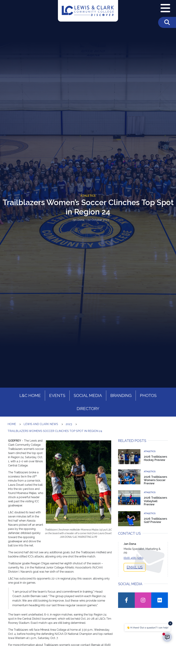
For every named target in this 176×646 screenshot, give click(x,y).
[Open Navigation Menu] (165, 8)
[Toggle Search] (167, 22)
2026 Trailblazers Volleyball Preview (155, 501)
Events (57, 395)
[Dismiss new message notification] (170, 623)
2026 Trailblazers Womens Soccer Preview (155, 480)
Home (12, 424)
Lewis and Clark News (41, 424)
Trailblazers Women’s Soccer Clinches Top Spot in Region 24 (55, 431)
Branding (120, 395)
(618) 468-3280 (133, 558)
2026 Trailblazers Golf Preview (155, 520)
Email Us (135, 567)
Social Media (88, 395)
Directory (88, 408)
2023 (69, 424)
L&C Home (30, 395)
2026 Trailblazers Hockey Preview (155, 458)
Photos (148, 395)
